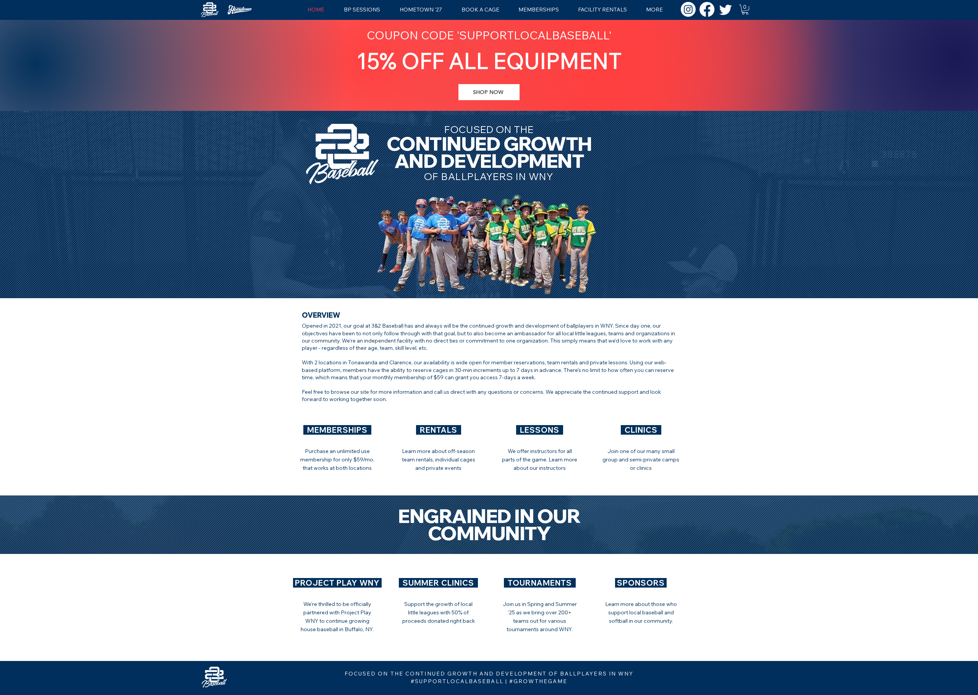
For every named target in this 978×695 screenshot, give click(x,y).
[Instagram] (688, 9)
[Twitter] (725, 9)
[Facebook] (706, 9)
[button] (745, 10)
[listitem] (337, 448)
